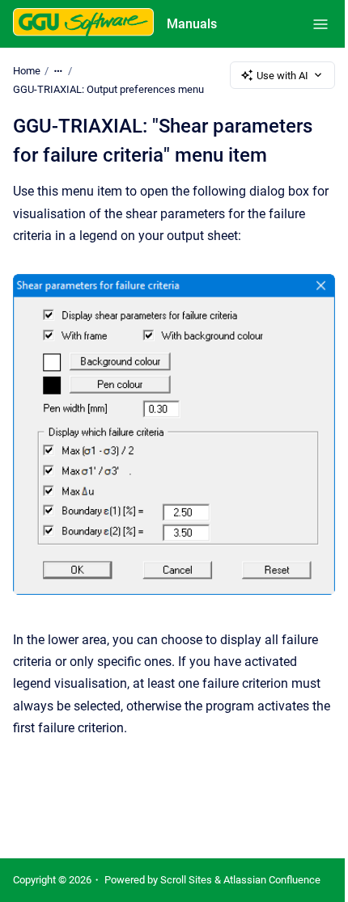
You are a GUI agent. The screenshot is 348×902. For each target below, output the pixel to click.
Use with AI (282, 76)
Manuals (192, 24)
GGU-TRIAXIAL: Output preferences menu (108, 89)
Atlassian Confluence (271, 880)
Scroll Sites (186, 880)
